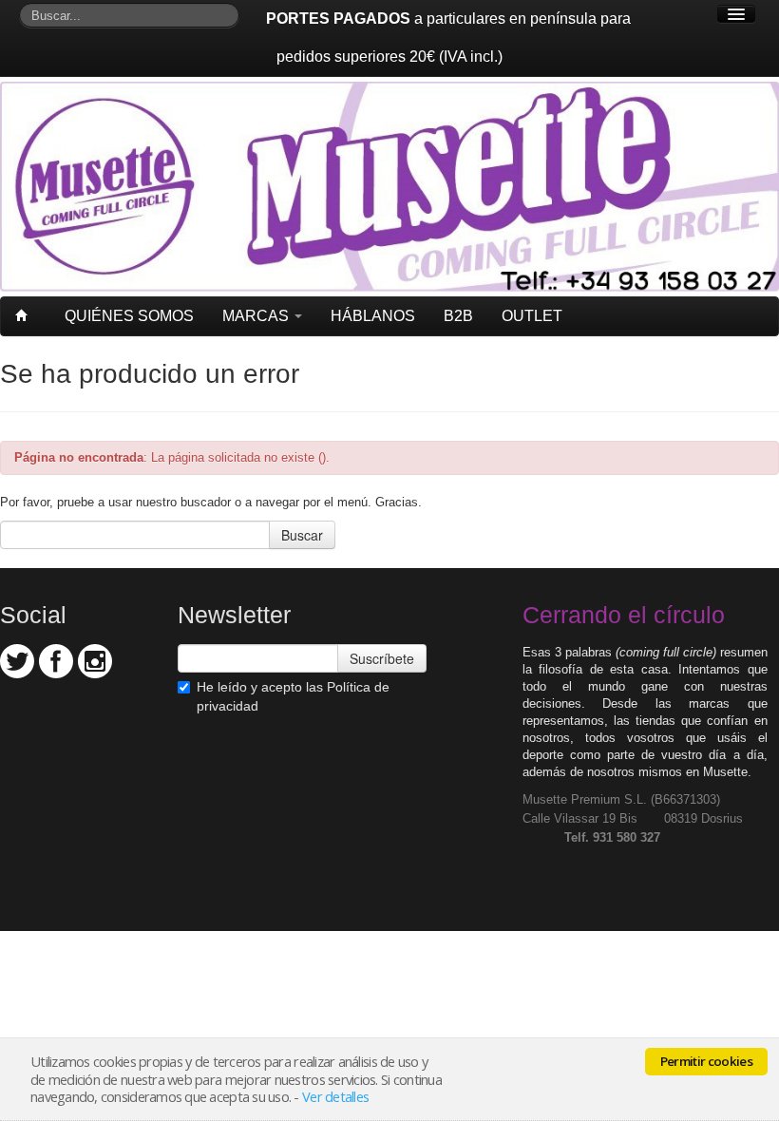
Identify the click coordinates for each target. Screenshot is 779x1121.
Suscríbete (382, 658)
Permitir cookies (706, 1061)
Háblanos (373, 316)
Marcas (257, 316)
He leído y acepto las (293, 696)
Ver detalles (335, 1096)
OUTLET (532, 316)
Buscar (302, 534)
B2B (458, 316)
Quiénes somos (129, 316)
